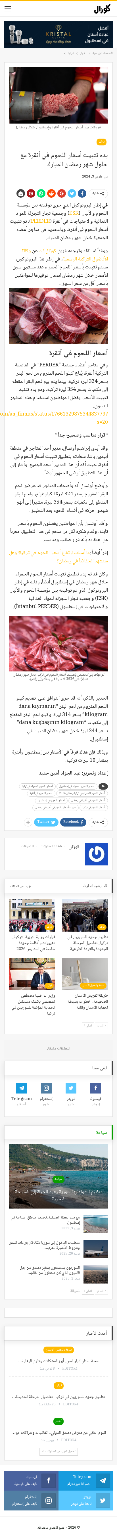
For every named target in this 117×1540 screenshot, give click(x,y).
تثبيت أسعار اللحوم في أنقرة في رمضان (55, 807)
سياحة (58, 1179)
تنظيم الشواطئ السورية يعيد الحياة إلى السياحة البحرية (58, 1196)
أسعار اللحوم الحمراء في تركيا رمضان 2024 (82, 793)
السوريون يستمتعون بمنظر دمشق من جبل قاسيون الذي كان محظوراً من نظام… (50, 1270)
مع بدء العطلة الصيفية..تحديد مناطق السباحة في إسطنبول (45, 1220)
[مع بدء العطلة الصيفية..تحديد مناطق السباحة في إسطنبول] (95, 1224)
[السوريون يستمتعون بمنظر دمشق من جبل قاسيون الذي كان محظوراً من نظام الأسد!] (95, 1274)
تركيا (102, 142)
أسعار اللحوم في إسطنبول (51, 800)
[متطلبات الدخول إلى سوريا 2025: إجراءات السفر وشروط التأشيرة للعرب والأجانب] (95, 1249)
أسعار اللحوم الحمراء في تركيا (37, 786)
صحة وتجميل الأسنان (93, 985)
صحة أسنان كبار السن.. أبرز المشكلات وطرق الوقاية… (58, 1361)
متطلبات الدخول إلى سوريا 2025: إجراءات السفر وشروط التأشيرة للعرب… (44, 1245)
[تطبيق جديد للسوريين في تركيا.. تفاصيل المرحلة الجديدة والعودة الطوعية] (85, 915)
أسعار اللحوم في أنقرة (41, 793)
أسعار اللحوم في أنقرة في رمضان (88, 800)
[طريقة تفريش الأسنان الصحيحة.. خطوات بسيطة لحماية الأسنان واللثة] (85, 974)
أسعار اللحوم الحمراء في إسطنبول (77, 786)
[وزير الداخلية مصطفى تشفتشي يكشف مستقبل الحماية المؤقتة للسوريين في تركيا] (32, 974)
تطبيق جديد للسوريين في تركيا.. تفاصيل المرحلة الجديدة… (58, 1397)
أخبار (58, 1421)
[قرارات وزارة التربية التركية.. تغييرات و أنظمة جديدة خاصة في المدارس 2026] (32, 915)
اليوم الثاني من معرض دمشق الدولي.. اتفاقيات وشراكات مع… (58, 1433)
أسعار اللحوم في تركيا (93, 807)
